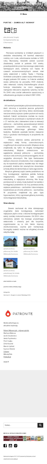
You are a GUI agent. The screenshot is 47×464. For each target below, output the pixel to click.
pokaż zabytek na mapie (9, 281)
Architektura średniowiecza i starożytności (23, 5)
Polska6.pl (7, 357)
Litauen (6, 351)
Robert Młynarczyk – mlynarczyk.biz (16, 330)
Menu (25, 14)
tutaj (12, 232)
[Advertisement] (23, 393)
